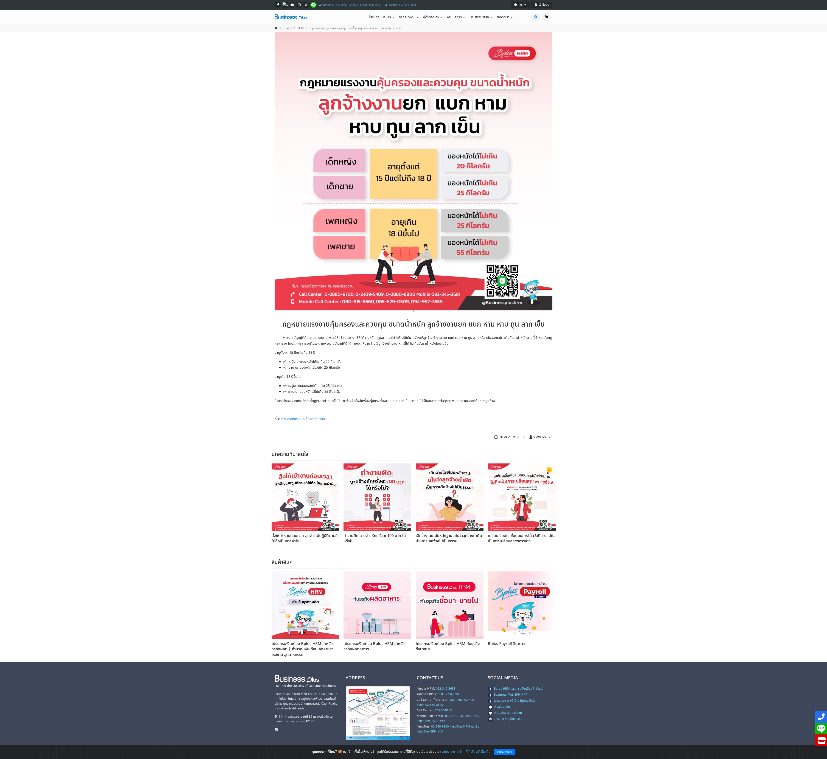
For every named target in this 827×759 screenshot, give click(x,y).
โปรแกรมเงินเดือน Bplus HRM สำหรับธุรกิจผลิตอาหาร (374, 646)
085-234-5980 (450, 694)
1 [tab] (414, 311)
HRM (301, 28)
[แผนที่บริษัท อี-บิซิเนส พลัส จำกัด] (378, 713)
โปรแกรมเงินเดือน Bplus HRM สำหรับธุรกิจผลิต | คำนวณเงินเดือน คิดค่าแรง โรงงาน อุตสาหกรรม (303, 649)
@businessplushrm (508, 712)
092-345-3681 (445, 688)
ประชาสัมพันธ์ (479, 17)
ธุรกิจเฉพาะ (407, 17)
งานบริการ (454, 17)
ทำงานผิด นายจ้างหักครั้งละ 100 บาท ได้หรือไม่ (375, 538)
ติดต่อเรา (503, 17)
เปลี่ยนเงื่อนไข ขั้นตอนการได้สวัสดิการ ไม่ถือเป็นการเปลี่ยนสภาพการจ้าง (521, 538)
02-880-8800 (443, 710)
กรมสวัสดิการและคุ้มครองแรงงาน (305, 419)
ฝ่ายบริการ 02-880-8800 (402, 5)
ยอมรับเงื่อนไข (504, 752)
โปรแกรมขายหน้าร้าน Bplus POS (514, 700)
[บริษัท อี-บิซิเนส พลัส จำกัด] (277, 729)
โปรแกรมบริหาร (380, 17)
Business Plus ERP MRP (510, 694)
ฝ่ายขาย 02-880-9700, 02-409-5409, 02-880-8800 (352, 5)
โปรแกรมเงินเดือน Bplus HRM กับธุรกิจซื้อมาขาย (448, 646)
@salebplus (502, 706)
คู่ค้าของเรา (431, 17)
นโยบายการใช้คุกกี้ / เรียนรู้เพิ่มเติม (466, 751)
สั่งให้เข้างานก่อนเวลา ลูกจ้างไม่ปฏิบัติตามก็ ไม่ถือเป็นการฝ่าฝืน (305, 538)
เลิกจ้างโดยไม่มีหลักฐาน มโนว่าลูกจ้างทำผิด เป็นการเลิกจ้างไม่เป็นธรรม (449, 538)
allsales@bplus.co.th (509, 719)
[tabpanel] (413, 171)
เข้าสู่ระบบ (544, 5)
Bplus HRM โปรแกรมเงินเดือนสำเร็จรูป (518, 688)
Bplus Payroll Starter (507, 644)
